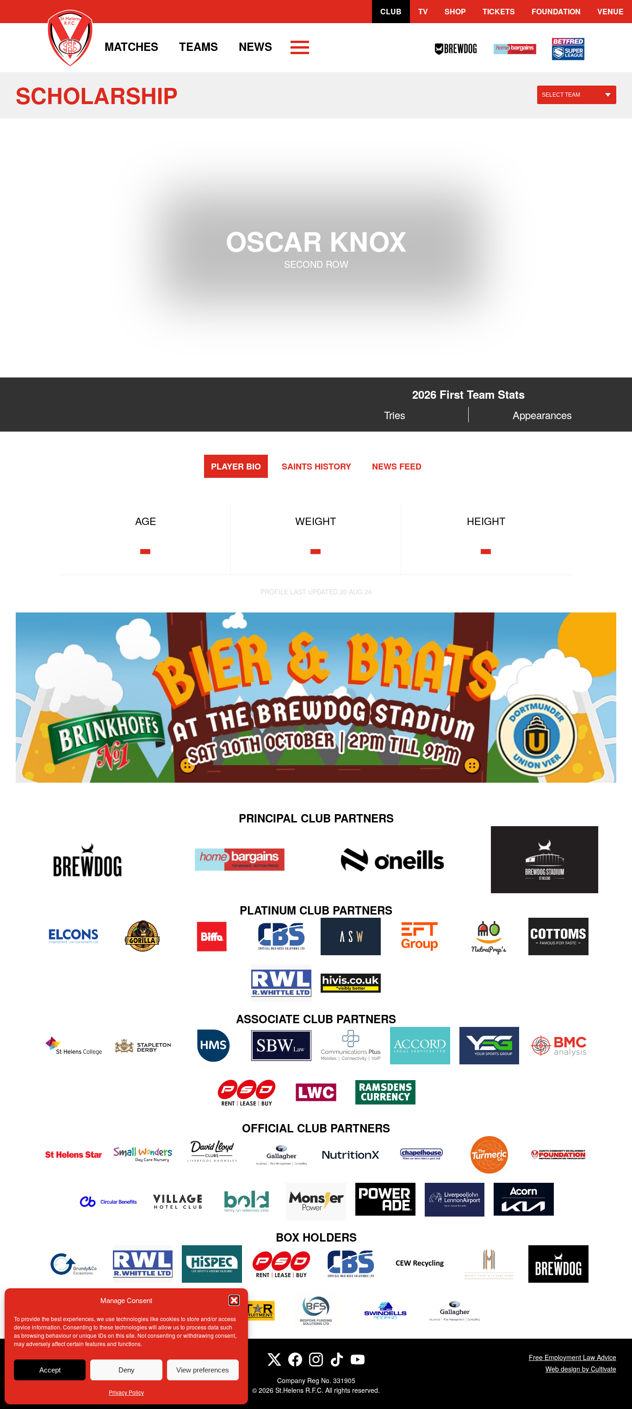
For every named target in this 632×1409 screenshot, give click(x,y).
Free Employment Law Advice (572, 1357)
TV (423, 11)
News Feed (396, 466)
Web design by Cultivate (580, 1368)
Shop (455, 11)
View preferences (202, 1370)
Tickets (499, 11)
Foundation (556, 11)
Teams (198, 46)
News (255, 46)
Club (391, 11)
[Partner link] (87, 859)
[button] (234, 1300)
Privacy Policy (126, 1392)
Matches (131, 46)
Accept (50, 1370)
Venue (610, 11)
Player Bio (236, 466)
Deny (126, 1370)
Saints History (316, 466)
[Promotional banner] (316, 697)
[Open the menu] (300, 49)
